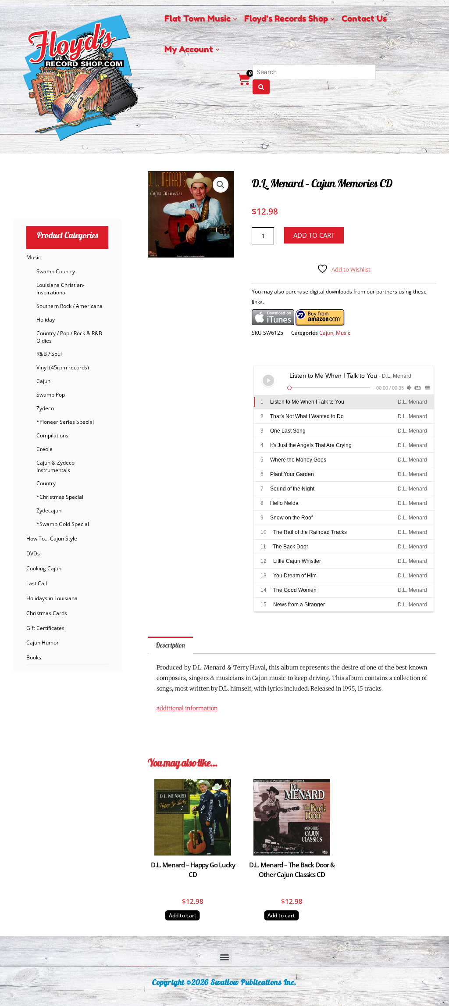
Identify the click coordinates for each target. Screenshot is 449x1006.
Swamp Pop (50, 394)
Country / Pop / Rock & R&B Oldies (69, 336)
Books (33, 657)
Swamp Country (55, 271)
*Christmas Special (59, 497)
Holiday (45, 319)
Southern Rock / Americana (69, 306)
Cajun (43, 381)
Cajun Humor (42, 642)
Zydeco (45, 408)
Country (46, 483)
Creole (44, 449)
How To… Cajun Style (51, 538)
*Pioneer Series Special (65, 422)
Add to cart (314, 235)
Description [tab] (170, 645)
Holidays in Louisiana (52, 598)
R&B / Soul (49, 354)
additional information (187, 708)
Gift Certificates (45, 628)
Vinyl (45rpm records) (62, 367)
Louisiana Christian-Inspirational (60, 288)
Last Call (36, 583)
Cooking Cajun (43, 568)
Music (33, 257)
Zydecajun (48, 510)
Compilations (52, 435)
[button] (220, 185)
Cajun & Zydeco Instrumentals (55, 466)
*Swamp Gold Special (62, 524)
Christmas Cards (46, 613)
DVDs (33, 553)
